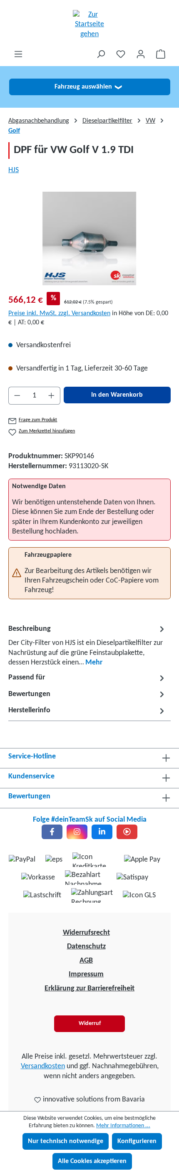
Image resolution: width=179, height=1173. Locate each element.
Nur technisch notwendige (65, 1141)
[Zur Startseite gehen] (89, 24)
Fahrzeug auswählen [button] (88, 87)
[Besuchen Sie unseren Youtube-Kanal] (127, 832)
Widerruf (90, 1023)
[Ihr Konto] (141, 54)
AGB (86, 961)
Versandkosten (43, 1066)
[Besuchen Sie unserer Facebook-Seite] (52, 832)
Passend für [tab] (26, 678)
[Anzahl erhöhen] (51, 396)
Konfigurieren (137, 1141)
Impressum (86, 974)
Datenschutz (86, 947)
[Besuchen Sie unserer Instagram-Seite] (77, 832)
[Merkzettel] (121, 54)
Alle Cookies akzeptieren (92, 1161)
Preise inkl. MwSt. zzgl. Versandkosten (59, 313)
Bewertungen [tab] (29, 694)
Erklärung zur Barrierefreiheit (89, 989)
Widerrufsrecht (86, 933)
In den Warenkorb (117, 395)
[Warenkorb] (161, 54)
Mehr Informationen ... (123, 1126)
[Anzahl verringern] (17, 396)
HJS (13, 170)
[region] (89, 238)
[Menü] (18, 54)
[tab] (87, 645)
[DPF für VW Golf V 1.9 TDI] (89, 238)
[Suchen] (101, 54)
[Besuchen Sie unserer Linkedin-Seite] (102, 832)
